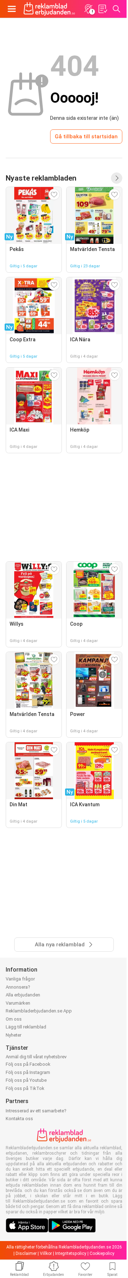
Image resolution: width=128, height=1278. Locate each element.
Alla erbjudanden (23, 995)
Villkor (46, 1253)
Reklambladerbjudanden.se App (39, 1011)
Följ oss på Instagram (28, 1072)
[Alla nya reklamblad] (116, 178)
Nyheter (13, 1035)
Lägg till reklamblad (26, 1027)
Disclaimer (26, 1253)
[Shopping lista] (102, 9)
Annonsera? (18, 987)
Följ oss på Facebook (28, 1064)
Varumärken (18, 1003)
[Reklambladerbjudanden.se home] (49, 9)
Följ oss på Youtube (26, 1080)
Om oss (14, 1019)
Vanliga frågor (20, 979)
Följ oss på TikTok (25, 1088)
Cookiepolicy (102, 1253)
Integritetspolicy (70, 1253)
